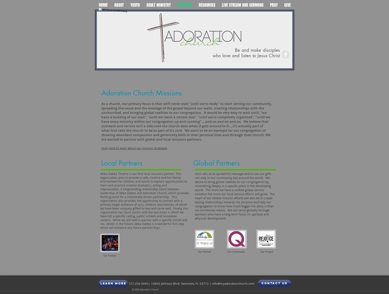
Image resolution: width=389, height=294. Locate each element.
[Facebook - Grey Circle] (286, 54)
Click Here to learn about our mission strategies (134, 148)
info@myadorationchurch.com (233, 283)
